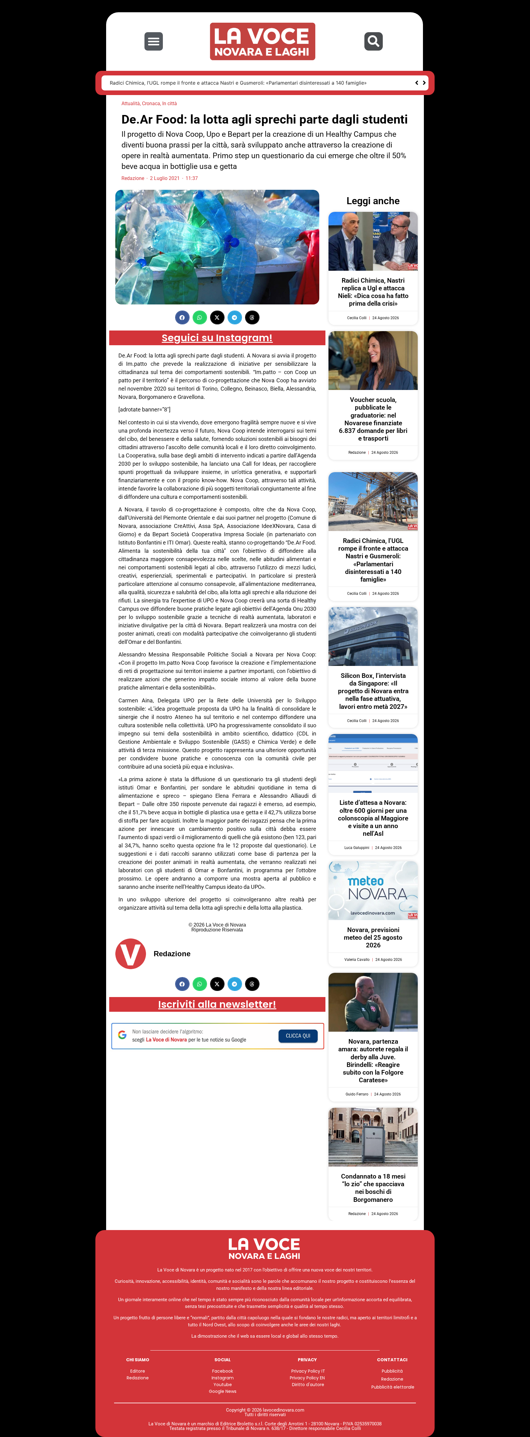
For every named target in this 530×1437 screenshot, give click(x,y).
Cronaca (151, 103)
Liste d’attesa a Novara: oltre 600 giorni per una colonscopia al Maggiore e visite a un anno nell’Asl (373, 818)
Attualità (130, 103)
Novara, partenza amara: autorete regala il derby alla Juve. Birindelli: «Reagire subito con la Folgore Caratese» (373, 1061)
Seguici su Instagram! (217, 338)
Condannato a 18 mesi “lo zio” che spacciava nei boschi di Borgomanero (373, 1188)
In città (169, 103)
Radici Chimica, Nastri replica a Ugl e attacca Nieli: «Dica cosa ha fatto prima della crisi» (373, 292)
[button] (153, 41)
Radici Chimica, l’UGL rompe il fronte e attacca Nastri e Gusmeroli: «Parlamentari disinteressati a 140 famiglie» (373, 560)
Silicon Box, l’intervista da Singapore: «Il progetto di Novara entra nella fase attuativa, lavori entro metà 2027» (240, 83)
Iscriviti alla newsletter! (217, 1004)
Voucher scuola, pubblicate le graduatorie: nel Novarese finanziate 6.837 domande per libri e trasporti (373, 419)
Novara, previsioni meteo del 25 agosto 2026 (373, 937)
